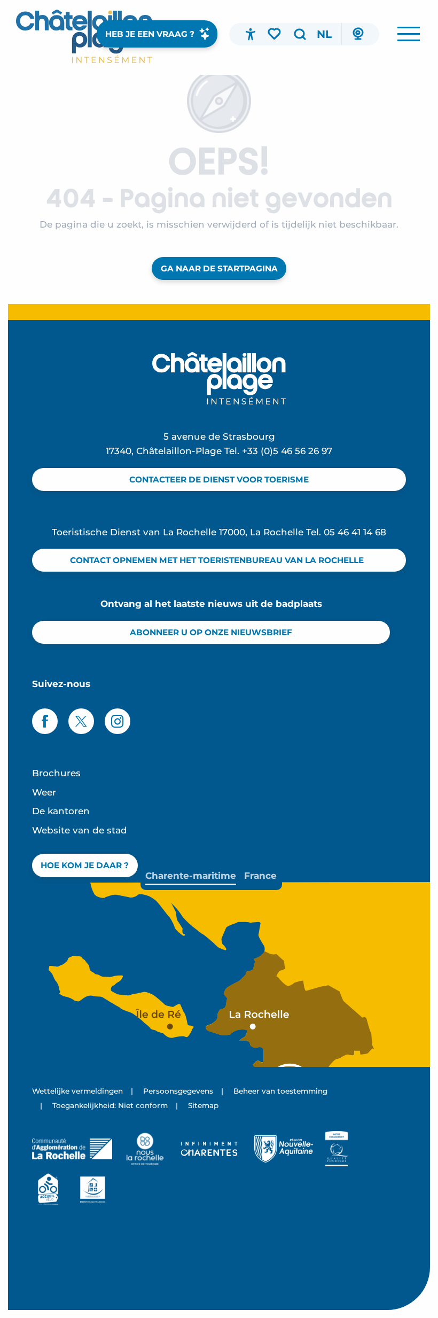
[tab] (190, 876)
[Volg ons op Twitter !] (81, 721)
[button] (299, 34)
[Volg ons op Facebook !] (45, 721)
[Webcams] (358, 34)
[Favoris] (275, 33)
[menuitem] (84, 36)
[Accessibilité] (250, 34)
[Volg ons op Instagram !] (117, 721)
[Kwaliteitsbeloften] (336, 1148)
